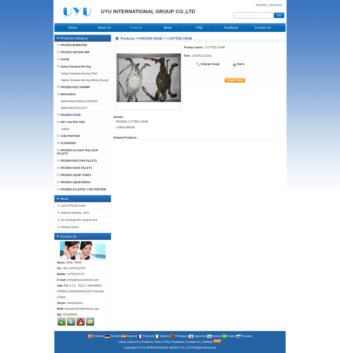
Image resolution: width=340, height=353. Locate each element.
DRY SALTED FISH (72, 122)
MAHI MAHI (67, 94)
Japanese (200, 336)
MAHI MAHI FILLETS (74, 108)
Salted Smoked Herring (75, 66)
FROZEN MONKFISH (73, 45)
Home (72, 27)
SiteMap (207, 342)
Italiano (164, 336)
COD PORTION (70, 136)
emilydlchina (75, 303)
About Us (104, 27)
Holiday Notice (69, 227)
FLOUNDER (68, 143)
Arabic (231, 336)
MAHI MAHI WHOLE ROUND (79, 101)
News (168, 27)
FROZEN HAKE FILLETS (76, 168)
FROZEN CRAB (150, 38)
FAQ (199, 27)
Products (136, 27)
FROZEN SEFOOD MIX (75, 52)
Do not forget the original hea (78, 220)
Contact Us (263, 27)
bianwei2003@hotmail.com (82, 308)
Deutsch (115, 336)
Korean (217, 336)
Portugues (181, 336)
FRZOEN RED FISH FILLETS (78, 160)
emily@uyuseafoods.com (83, 280)
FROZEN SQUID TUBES (75, 175)
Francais (148, 336)
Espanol (131, 336)
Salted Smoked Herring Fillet (79, 73)
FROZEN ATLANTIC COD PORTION (83, 189)
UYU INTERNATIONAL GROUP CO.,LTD (165, 347)
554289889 (70, 314)
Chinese (98, 336)
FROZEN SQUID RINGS (75, 182)
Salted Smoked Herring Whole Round (84, 80)
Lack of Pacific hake (73, 205)
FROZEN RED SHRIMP (75, 87)
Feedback (231, 27)
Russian (246, 336)
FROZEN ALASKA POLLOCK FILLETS (77, 152)
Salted (65, 129)
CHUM (64, 59)
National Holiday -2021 (75, 212)
